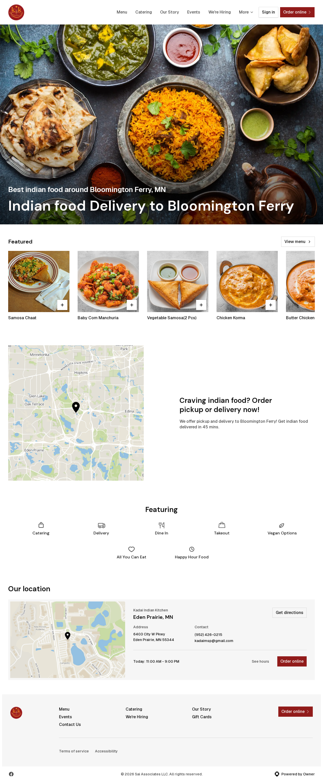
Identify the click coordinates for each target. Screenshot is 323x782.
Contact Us (70, 724)
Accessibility (106, 751)
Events (193, 12)
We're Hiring (219, 12)
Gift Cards (202, 717)
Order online (292, 661)
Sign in (268, 12)
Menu (122, 12)
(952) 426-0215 (208, 634)
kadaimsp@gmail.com (214, 640)
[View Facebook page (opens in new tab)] (11, 774)
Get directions (289, 612)
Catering (143, 12)
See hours (260, 661)
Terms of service (74, 751)
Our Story (169, 12)
